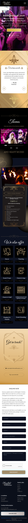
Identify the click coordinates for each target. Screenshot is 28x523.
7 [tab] (20, 145)
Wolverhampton (4, 501)
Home (18, 484)
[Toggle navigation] (25, 3)
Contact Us (19, 491)
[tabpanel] (14, 78)
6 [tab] (17, 145)
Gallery (19, 488)
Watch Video (15, 35)
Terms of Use (20, 499)
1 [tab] (5, 145)
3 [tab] (10, 145)
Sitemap (19, 501)
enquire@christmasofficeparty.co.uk (14, 368)
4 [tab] (13, 145)
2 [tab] (8, 145)
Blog (18, 489)
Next (24, 88)
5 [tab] (15, 145)
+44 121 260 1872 (14, 374)
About (18, 486)
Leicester (3, 499)
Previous (4, 88)
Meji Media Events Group (6, 518)
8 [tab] (22, 145)
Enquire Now (14, 30)
